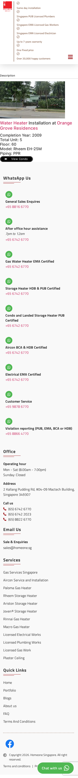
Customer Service (18, 401)
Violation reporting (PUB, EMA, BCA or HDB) (38, 428)
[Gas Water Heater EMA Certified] (8, 254)
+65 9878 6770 (17, 406)
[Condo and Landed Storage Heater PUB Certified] (8, 308)
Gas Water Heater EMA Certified (29, 261)
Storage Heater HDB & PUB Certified (32, 288)
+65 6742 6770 (17, 239)
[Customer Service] (8, 394)
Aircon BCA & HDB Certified (26, 347)
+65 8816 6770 (17, 206)
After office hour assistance (26, 228)
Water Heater (14, 123)
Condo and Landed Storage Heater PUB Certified (35, 318)
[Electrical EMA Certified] (8, 367)
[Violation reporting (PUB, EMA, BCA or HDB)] (8, 421)
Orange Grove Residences (36, 125)
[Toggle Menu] (68, 59)
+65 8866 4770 (17, 433)
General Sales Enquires (22, 201)
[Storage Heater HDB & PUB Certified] (8, 281)
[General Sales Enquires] (8, 194)
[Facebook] (9, 744)
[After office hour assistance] (8, 221)
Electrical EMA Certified (23, 374)
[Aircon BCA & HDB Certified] (8, 340)
